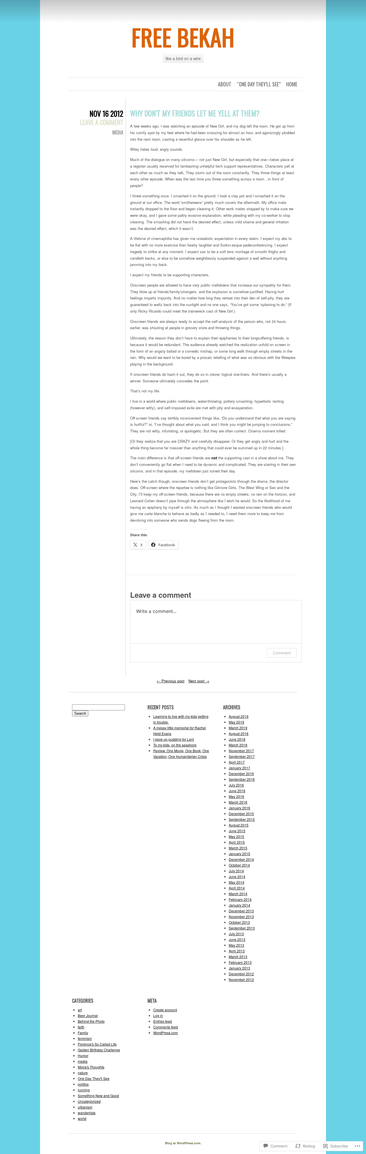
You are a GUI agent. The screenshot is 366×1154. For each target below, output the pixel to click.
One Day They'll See (94, 1078)
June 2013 (237, 939)
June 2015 (237, 830)
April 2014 (237, 887)
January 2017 (239, 767)
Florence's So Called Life (97, 1044)
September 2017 (242, 756)
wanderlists (87, 1112)
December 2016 (241, 773)
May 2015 (236, 836)
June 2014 (237, 876)
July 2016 (236, 784)
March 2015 (238, 847)
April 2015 (237, 842)
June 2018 (237, 739)
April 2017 (237, 762)
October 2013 (239, 922)
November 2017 (241, 750)
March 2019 (238, 727)
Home (291, 84)
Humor (83, 1055)
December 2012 (241, 973)
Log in (158, 1015)
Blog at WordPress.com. (183, 1143)
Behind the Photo (91, 1021)
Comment (282, 652)
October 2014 (239, 865)
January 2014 (239, 905)
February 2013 (240, 962)
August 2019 (238, 716)
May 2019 (236, 722)
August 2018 (238, 733)
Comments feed (165, 1026)
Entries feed (162, 1021)
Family (83, 1032)
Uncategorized (89, 1101)
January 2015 (239, 853)
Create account (165, 1009)
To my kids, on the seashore (174, 744)
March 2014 (238, 893)
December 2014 (241, 859)
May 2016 (236, 796)
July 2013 (236, 933)
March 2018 (238, 744)
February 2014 (240, 899)
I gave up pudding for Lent (173, 739)
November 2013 (241, 916)
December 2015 (241, 813)
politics (83, 1084)
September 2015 (242, 819)
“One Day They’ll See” (259, 84)
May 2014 (236, 882)
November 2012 (241, 979)
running (84, 1089)
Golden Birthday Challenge (99, 1049)
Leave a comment (101, 122)
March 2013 (238, 956)
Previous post (170, 681)
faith (81, 1026)
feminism (85, 1038)
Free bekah (183, 37)
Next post (198, 681)
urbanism (85, 1107)
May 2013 (236, 945)
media (117, 132)
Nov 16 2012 (106, 113)
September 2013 (242, 927)
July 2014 (236, 870)
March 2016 (238, 802)
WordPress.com (165, 1032)
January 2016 (239, 807)
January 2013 (239, 968)
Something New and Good (98, 1095)
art (80, 1009)
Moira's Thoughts (91, 1066)
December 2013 (241, 910)
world (82, 1118)
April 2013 (237, 950)
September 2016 (242, 779)
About (224, 84)
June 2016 (237, 790)
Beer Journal (88, 1015)
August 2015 (238, 825)
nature (83, 1072)
